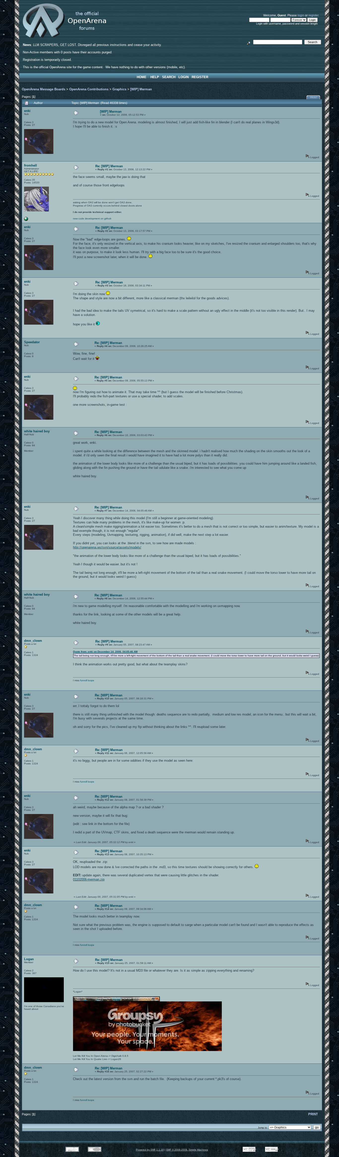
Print (313, 97)
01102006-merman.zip (88, 879)
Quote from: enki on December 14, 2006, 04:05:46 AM (105, 651)
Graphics (119, 89)
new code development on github (92, 218)
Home (141, 77)
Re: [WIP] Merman (109, 166)
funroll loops (87, 680)
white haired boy (37, 431)
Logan (29, 959)
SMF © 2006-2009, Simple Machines (187, 1149)
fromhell (30, 165)
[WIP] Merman (141, 89)
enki (27, 111)
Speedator (32, 342)
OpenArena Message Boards (43, 89)
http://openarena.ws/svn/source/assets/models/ (107, 547)
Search (168, 77)
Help (154, 77)
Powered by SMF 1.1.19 (150, 1149)
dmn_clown (33, 641)
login (301, 15)
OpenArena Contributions (88, 89)
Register (200, 77)
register (313, 15)
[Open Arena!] (26, 220)
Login (183, 77)
